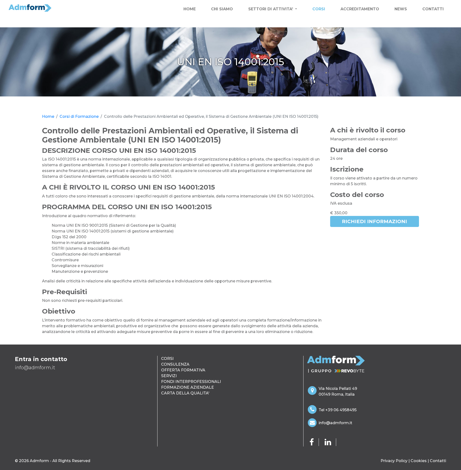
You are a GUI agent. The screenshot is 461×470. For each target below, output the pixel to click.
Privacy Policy (394, 460)
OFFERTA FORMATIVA (183, 370)
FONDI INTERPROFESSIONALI (191, 381)
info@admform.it (335, 423)
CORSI (318, 9)
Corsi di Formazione (79, 116)
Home (48, 116)
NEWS (400, 9)
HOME (190, 8)
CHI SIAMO (222, 9)
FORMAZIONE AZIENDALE (187, 387)
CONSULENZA (175, 364)
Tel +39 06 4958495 (338, 410)
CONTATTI (433, 9)
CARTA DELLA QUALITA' (185, 393)
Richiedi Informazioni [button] (374, 221)
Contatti (438, 460)
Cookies (419, 460)
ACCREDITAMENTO (359, 9)
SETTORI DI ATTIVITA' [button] (271, 9)
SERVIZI (169, 376)
